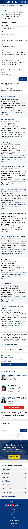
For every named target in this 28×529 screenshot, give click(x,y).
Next (21, 350)
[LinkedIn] (6, 505)
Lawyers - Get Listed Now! (14, 435)
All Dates (6, 60)
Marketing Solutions (8, 496)
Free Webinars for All (8, 371)
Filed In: (3, 38)
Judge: (2, 32)
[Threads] (15, 505)
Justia (16, 502)
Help (14, 517)
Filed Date (7, 75)
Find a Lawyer (5, 423)
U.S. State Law (6, 488)
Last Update (15, 75)
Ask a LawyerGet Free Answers (7, 356)
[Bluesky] (17, 505)
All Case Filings (8, 52)
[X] (20, 505)
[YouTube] (8, 505)
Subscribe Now (14, 456)
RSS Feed (3, 90)
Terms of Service (14, 520)
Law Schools (6, 481)
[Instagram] (13, 505)
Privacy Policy (14, 523)
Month (4, 62)
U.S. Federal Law (7, 485)
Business (5, 477)
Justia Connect (14, 509)
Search (23, 79)
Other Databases (7, 492)
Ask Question (14, 365)
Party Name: (4, 25)
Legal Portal (14, 512)
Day (18, 60)
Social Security (9, 113)
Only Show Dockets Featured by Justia (14, 70)
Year (11, 62)
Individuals (5, 473)
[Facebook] (11, 505)
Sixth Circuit (8, 109)
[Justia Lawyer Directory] (22, 505)
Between (14, 60)
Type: (2, 44)
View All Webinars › (14, 407)
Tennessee (16, 109)
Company (14, 514)
